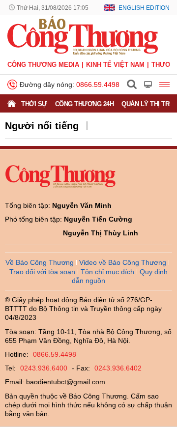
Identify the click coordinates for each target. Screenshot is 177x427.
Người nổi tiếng (42, 125)
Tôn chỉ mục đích (107, 272)
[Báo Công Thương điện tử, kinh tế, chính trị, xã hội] (82, 35)
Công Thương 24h (84, 104)
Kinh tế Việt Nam (115, 64)
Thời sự (34, 104)
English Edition (144, 7)
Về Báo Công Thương (39, 262)
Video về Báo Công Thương (122, 262)
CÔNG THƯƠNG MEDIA (43, 64)
